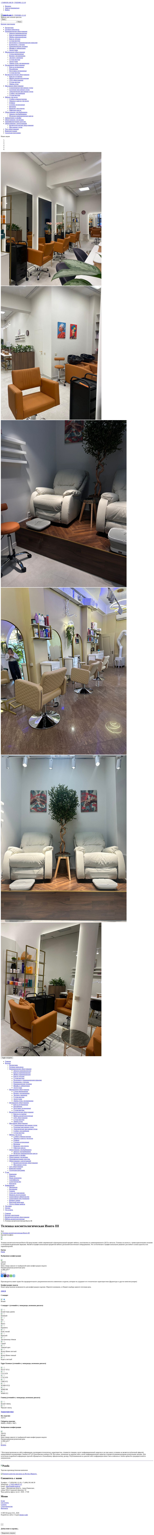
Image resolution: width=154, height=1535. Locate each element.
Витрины (12, 106)
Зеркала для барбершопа (18, 114)
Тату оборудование (12, 129)
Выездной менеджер (16, 1202)
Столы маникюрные (16, 54)
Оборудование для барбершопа (16, 112)
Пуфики (12, 103)
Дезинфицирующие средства (15, 121)
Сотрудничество (15, 1182)
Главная (8, 1061)
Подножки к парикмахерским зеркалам (23, 43)
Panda (3, 1252)
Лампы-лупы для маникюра (19, 63)
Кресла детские (14, 39)
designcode (23, 1515)
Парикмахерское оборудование (16, 31)
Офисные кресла (15, 110)
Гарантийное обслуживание (19, 1198)
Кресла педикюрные (16, 67)
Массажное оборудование (14, 86)
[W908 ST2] (2, 1391)
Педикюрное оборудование (15, 65)
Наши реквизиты (15, 1178)
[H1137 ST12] (2, 1368)
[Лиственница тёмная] (2, 1338)
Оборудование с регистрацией (16, 123)
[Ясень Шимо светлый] (2, 1349)
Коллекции (13, 1189)
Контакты (12, 1183)
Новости (12, 1176)
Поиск (3, 19)
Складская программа (13, 133)
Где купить (9, 1210)
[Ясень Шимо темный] (2, 1353)
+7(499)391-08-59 (7, 2)
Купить (3, 1274)
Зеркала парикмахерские (18, 33)
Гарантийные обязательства (19, 1197)
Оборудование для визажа (14, 120)
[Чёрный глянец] (2, 1406)
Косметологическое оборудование (17, 74)
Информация (9, 1185)
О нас (7, 1172)
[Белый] (2, 1299)
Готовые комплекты (12, 29)
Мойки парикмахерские (17, 37)
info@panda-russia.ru (13, 1486)
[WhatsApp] (11, 1276)
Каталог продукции (8, 24)
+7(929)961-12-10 (20, 2)
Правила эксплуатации (17, 1195)
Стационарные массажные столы (21, 88)
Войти (7, 10)
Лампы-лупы (14, 84)
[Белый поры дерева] (2, 1310)
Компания (12, 1174)
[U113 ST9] (2, 1372)
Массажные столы (15, 127)
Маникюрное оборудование (15, 52)
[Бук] (2, 1318)
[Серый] (2, 1341)
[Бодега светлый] (2, 1357)
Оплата (7, 1208)
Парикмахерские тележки (18, 46)
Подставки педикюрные (18, 71)
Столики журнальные (17, 105)
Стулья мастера (14, 41)
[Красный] (2, 1334)
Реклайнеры (13, 69)
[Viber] (8, 1276)
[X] (5, 1276)
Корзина (8, 6)
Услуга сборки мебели (17, 1204)
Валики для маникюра (17, 56)
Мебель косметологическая (19, 78)
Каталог (8, 1063)
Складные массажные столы (19, 90)
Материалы (13, 1187)
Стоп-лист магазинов (17, 1193)
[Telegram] (14, 1276)
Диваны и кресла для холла (19, 101)
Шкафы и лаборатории (17, 48)
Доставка (8, 1206)
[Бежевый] (2, 1314)
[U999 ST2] (2, 1379)
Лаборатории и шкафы (13, 118)
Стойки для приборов (17, 93)
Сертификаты (14, 1180)
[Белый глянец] (2, 1402)
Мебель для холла (11, 97)
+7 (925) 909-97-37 (15, 1484)
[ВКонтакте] (2, 1276)
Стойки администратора (18, 99)
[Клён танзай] (2, 1330)
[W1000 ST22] (2, 1383)
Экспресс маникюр (16, 58)
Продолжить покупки (8, 1533)
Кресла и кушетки (15, 76)
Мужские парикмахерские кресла (21, 116)
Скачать (12, 1191)
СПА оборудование (16, 80)
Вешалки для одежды (17, 108)
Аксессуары (13, 50)
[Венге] (2, 1322)
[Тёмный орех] (2, 1345)
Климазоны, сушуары (17, 44)
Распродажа (9, 28)
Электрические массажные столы (21, 91)
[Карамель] (2, 1326)
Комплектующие (11, 131)
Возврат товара (14, 1200)
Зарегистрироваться (12, 8)
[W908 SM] (2, 1387)
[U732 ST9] (2, 1376)
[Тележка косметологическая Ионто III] (15, 1233)
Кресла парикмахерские (17, 35)
